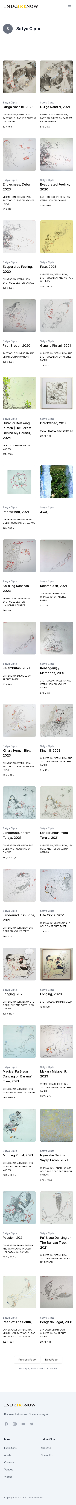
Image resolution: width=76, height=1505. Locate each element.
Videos (8, 1476)
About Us (46, 1447)
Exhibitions (10, 1447)
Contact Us (47, 1455)
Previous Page (27, 1359)
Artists (7, 1455)
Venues (8, 1469)
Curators (9, 1462)
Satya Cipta (10, 102)
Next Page (51, 1359)
